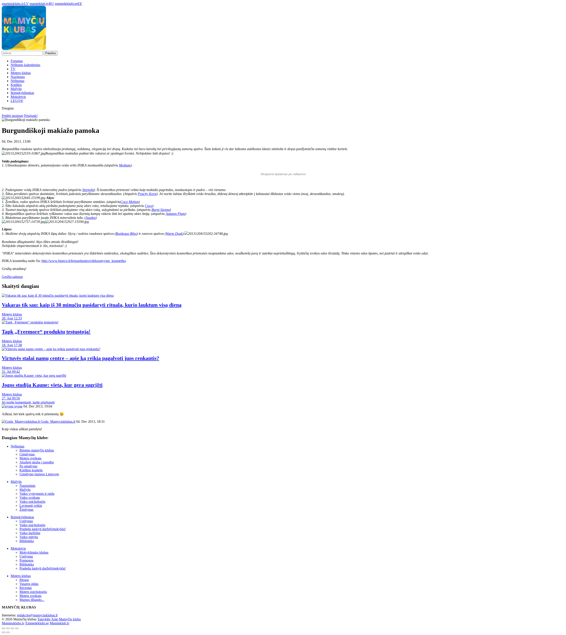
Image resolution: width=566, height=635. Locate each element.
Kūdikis (16, 85)
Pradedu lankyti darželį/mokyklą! (42, 529)
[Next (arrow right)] (8, 632)
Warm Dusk (174, 233)
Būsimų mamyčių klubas (36, 450)
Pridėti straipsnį (12, 116)
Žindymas (26, 509)
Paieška (50, 53)
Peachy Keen (147, 194)
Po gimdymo (28, 466)
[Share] (8, 628)
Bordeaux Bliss (126, 233)
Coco (148, 206)
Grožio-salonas (12, 277)
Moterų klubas (21, 73)
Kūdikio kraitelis (31, 470)
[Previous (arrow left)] (3, 632)
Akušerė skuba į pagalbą (36, 462)
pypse (18, 406)
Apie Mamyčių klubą (66, 619)
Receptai (25, 588)
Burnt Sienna (160, 210)
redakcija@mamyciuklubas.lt (37, 615)
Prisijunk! (31, 116)
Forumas (17, 61)
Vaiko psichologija (32, 501)
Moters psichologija (33, 592)
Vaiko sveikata (29, 497)
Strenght (88, 190)
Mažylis (16, 89)
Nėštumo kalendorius (25, 65)
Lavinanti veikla (30, 505)
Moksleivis (18, 97)
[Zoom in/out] (17, 628)
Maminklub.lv (59, 623)
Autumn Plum (175, 214)
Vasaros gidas (28, 584)
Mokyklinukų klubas (33, 552)
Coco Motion (129, 202)
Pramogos (26, 560)
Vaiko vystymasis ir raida (36, 493)
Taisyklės (43, 619)
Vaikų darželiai (29, 533)
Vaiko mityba (28, 537)
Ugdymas (26, 521)
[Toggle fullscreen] (12, 628)
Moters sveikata (30, 458)
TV (13, 69)
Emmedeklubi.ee (37, 623)
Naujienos (18, 77)
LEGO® (17, 101)
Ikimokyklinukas (22, 93)
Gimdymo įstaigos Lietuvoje (39, 474)
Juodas (91, 218)
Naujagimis (27, 486)
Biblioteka (26, 541)
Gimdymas (27, 454)
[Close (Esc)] (3, 628)
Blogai (24, 580)
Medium (124, 165)
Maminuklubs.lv (13, 623)
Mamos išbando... (31, 600)
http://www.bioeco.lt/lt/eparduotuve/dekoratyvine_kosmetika (84, 261)
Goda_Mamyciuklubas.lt (57, 421)
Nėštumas (17, 81)
